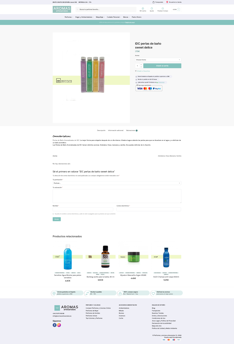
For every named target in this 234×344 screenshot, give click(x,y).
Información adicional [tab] (115, 130)
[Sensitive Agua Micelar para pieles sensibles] (68, 256)
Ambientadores (124, 308)
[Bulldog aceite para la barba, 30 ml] (101, 256)
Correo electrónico (123, 206)
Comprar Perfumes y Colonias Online (98, 308)
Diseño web (168, 337)
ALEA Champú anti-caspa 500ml (166, 277)
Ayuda (152, 11)
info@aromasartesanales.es (62, 316)
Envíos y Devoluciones (159, 316)
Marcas (73, 272)
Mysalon (145, 272)
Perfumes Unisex (91, 316)
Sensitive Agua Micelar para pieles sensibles (67, 276)
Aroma (137, 55)
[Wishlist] (80, 250)
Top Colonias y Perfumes (94, 318)
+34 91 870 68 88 (58, 313)
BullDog (95, 272)
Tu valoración (58, 187)
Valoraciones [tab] (131, 130)
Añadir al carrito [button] (68, 285)
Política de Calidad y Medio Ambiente (164, 328)
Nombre (56, 206)
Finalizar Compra (163, 11)
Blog (153, 308)
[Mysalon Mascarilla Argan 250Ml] (133, 256)
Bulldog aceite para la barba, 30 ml (100, 277)
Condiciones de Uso (158, 318)
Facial (67, 272)
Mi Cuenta (143, 11)
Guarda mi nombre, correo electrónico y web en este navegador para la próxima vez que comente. (85, 214)
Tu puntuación (58, 180)
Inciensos (122, 316)
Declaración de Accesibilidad (161, 323)
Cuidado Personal (59, 272)
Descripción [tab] (101, 130)
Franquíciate (156, 311)
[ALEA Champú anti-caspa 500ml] (166, 256)
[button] (176, 9)
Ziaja (79, 272)
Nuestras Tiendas (158, 313)
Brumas (121, 313)
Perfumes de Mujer (92, 311)
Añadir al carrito (162, 66)
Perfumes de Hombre (93, 313)
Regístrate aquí (130, 22)
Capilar (121, 272)
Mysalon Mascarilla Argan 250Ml (133, 275)
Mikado (121, 311)
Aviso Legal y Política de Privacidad (164, 321)
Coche (121, 318)
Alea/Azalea (157, 272)
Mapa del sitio (156, 326)
